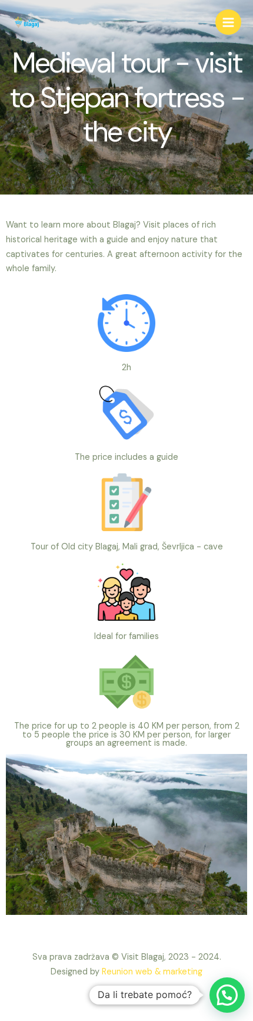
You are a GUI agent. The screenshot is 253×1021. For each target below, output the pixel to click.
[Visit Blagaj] (26, 22)
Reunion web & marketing (152, 971)
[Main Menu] (228, 22)
